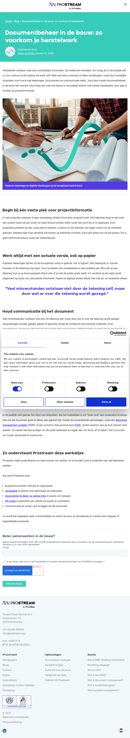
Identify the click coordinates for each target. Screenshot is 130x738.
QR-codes (10, 501)
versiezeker (11, 490)
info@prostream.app (14, 633)
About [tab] (107, 342)
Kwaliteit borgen (65, 305)
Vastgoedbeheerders (65, 208)
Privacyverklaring (12, 722)
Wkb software (65, 145)
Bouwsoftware (64, 176)
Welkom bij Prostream (57, 680)
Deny (24, 402)
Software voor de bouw (58, 670)
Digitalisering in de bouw (65, 316)
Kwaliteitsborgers (65, 197)
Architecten (65, 170)
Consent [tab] (22, 342)
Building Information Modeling (65, 310)
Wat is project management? (104, 690)
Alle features (65, 120)
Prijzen (6, 675)
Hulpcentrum (65, 274)
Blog (16, 21)
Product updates (65, 285)
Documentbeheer (65, 299)
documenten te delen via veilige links (25, 495)
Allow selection (65, 402)
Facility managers (65, 181)
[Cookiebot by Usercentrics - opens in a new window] (112, 333)
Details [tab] (65, 342)
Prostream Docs (65, 115)
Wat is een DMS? (97, 675)
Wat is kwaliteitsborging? (102, 685)
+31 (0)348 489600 (13, 629)
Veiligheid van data (55, 675)
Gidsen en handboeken (65, 260)
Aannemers (65, 165)
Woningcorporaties (65, 213)
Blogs (65, 249)
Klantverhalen (65, 255)
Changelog (9, 690)
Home (8, 21)
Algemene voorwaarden (16, 717)
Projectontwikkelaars (65, 203)
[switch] (49, 388)
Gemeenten (65, 186)
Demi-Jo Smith (26, 53)
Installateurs (65, 192)
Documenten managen (65, 135)
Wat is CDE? (94, 670)
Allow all (106, 402)
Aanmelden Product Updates (18, 685)
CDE (77, 425)
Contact (7, 670)
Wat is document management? (105, 680)
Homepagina (10, 659)
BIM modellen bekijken (65, 140)
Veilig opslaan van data (65, 151)
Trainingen (65, 280)
